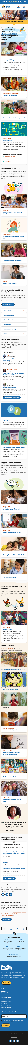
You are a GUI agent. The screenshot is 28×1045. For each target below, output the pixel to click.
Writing (5, 333)
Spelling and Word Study (10, 329)
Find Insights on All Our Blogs (11, 397)
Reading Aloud (7, 324)
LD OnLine (20, 948)
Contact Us (6, 983)
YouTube (10, 894)
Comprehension (7, 310)
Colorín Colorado (20, 941)
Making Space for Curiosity (9, 387)
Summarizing (8, 161)
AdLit (7, 948)
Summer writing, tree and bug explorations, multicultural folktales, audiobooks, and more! (13, 913)
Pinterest (6, 894)
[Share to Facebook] (4, 928)
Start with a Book (7, 941)
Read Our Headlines (9, 878)
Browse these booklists (7, 648)
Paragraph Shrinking (10, 156)
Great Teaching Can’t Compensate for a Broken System (12, 359)
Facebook (3, 894)
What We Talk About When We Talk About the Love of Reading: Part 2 (13, 373)
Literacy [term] (14, 290)
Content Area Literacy (9, 315)
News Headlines (5, 992)
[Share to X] (11, 928)
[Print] (24, 928)
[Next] (27, 17)
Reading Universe (11, 956)
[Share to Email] (17, 928)
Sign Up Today (6, 919)
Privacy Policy (14, 1037)
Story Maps (7, 159)
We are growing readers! (14, 22)
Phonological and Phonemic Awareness (13, 320)
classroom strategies (9, 34)
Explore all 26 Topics (8, 304)
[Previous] (1, 17)
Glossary (3, 991)
